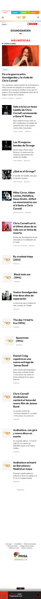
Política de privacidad (30, 544)
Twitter (20, 504)
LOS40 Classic (10, 44)
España (4, 24)
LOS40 (5, 12)
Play (38, 595)
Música (5, 70)
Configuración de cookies (27, 546)
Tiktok (12, 504)
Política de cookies (12, 546)
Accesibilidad (17, 544)
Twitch (28, 504)
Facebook (24, 504)
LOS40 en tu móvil (14, 548)
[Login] (38, 17)
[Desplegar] (20, 588)
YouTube (16, 504)
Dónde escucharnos (26, 548)
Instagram (8, 504)
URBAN (33, 12)
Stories (32, 504)
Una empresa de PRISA (20, 555)
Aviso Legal (8, 544)
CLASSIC (14, 12)
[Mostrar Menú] (3, 17)
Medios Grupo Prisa (20, 559)
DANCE (24, 12)
